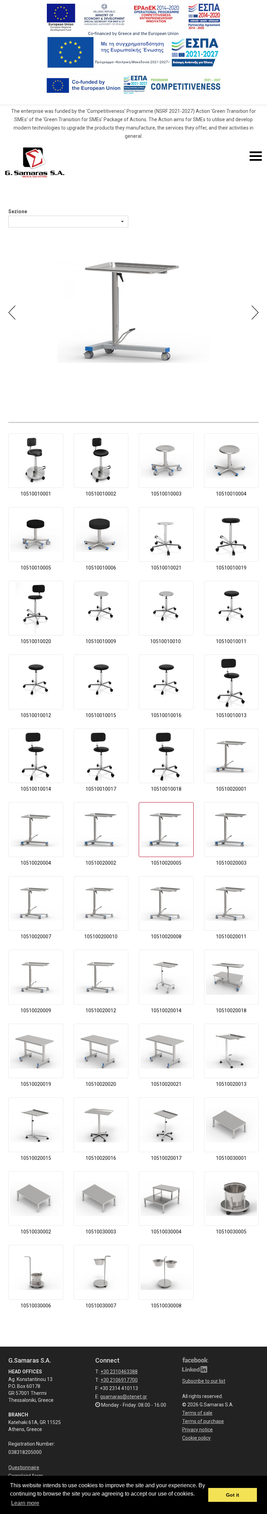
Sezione (17, 211)
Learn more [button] (25, 1503)
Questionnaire (23, 1467)
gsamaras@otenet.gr (123, 1396)
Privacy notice (197, 1429)
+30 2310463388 (119, 1371)
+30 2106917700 (119, 1380)
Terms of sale (197, 1413)
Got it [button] (232, 1495)
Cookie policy (196, 1438)
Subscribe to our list (203, 1381)
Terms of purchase (203, 1421)
